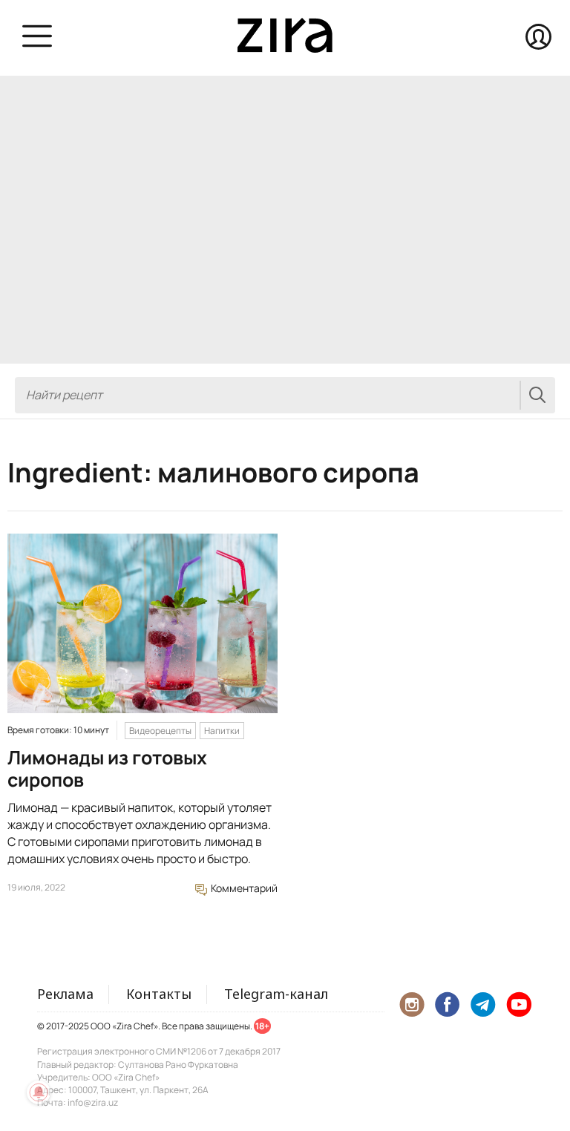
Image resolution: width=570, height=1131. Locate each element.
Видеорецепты (160, 730)
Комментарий (243, 888)
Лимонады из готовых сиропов (107, 768)
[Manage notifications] (38, 1092)
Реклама (65, 994)
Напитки (222, 730)
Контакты (158, 994)
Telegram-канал (276, 994)
